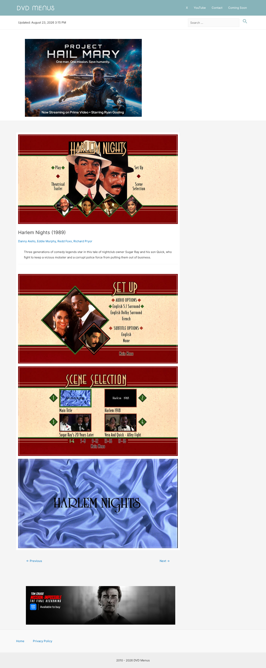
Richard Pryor (82, 241)
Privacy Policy (42, 641)
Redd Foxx (64, 241)
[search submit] (244, 21)
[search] (214, 22)
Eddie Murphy (46, 241)
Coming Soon (237, 8)
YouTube (200, 8)
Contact (217, 8)
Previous (34, 561)
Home (20, 641)
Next (165, 561)
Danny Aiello (26, 241)
